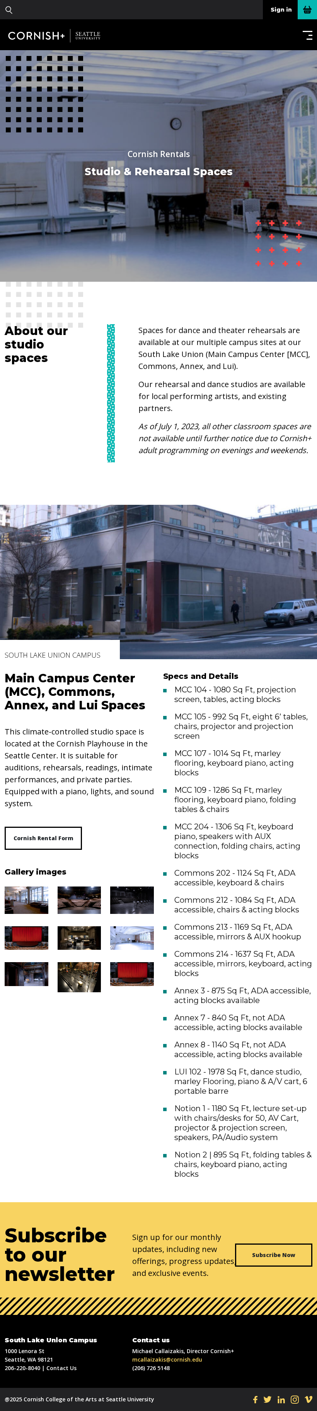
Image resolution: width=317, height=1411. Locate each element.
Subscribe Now (273, 1255)
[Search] (8, 9)
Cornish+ (59, 35)
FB (255, 1399)
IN (295, 1399)
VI (308, 1399)
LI (281, 1399)
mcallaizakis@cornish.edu (167, 1359)
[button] (306, 35)
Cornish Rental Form (43, 838)
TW (267, 1399)
